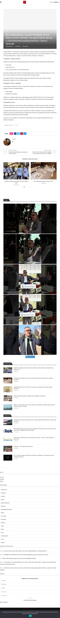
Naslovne (3, 506)
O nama (2, 477)
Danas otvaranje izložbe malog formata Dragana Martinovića (29, 396)
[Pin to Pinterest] (21, 133)
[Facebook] (50, 2)
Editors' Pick (4, 489)
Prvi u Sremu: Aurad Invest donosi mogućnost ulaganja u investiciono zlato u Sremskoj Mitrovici (34, 456)
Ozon (11, 46)
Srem (2, 532)
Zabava (3, 542)
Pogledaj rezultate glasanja (30, 600)
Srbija (2, 529)
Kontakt (2, 479)
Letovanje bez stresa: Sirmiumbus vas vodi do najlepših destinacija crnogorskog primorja (35, 420)
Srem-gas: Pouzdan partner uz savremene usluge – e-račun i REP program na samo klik (34, 438)
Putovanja (3, 519)
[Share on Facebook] (15, 133)
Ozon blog (3, 516)
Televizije (4, 584)
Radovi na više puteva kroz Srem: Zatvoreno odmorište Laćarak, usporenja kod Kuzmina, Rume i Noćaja (34, 405)
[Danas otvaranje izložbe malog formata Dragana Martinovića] (7, 398)
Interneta (4, 591)
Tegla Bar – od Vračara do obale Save (23, 446)
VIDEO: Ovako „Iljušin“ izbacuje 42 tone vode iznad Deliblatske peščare (19, 558)
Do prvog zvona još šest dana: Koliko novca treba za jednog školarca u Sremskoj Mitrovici (25, 551)
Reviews (3, 522)
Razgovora (4, 595)
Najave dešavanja (5, 503)
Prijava (1, 481)
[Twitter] (51, 2)
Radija (3, 588)
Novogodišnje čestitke (6, 509)
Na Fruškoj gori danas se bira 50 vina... (44, 181)
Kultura (2, 499)
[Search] (59, 2)
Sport (2, 526)
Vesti (16, 125)
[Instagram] (53, 2)
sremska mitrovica (8, 125)
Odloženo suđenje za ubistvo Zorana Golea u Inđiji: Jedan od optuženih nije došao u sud (33, 368)
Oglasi (2, 512)
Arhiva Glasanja (3, 602)
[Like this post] (11, 133)
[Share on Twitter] (18, 133)
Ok (30, 615)
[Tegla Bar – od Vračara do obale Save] (7, 449)
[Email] (56, 2)
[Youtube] (55, 2)
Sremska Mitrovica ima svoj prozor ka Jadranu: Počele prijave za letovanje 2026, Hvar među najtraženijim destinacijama (35, 429)
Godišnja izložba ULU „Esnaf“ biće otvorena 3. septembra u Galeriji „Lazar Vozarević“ (33, 387)
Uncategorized (4, 536)
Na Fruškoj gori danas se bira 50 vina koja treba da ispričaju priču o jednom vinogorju (33, 379)
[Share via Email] (25, 133)
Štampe (4, 580)
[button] (5, 174)
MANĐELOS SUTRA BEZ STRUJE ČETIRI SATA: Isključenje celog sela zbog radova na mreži (26, 554)
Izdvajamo (3, 493)
